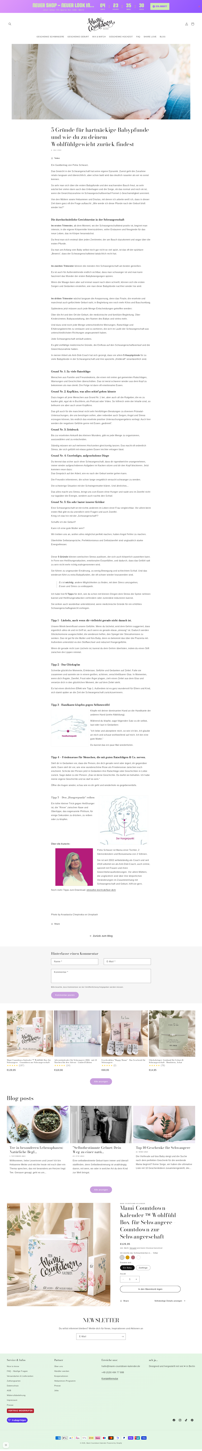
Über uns (58, 1366)
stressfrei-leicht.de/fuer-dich (101, 890)
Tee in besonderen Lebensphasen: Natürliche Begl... (36, 1150)
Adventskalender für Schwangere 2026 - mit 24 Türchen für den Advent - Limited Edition (75, 1061)
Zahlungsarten (14, 1381)
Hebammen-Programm (65, 1381)
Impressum (12, 1400)
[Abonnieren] (123, 1336)
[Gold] (127, 1257)
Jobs (56, 1390)
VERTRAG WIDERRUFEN (20, 1411)
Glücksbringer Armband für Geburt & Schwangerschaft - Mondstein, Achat (166, 1061)
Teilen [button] (57, 158)
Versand (133, 1248)
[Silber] (122, 1257)
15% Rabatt (161, 6)
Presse (10, 1405)
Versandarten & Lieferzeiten (20, 1376)
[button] (10, 24)
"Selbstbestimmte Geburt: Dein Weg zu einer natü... (97, 1150)
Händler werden (61, 1371)
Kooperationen (61, 1376)
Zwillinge (143, 1268)
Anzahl (123, 1274)
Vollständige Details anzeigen (168, 1301)
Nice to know (13, 1366)
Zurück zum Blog (103, 936)
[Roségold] (133, 1257)
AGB (9, 1390)
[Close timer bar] (199, 6)
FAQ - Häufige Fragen (17, 1371)
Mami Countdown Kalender (96, 1443)
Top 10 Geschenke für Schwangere (163, 1148)
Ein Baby (127, 1268)
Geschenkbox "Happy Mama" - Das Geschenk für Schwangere (124, 1061)
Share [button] (57, 924)
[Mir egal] (138, 1257)
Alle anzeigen (101, 1081)
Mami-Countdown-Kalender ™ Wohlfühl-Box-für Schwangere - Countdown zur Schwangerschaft (29, 1061)
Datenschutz (13, 1386)
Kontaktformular (110, 1378)
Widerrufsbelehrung (16, 1395)
